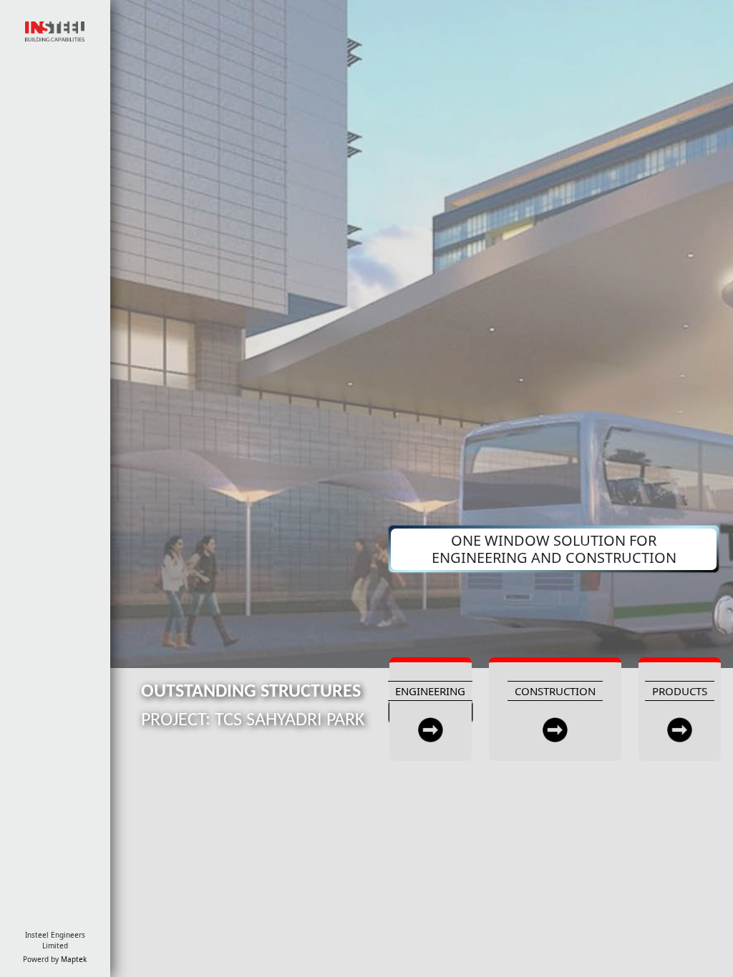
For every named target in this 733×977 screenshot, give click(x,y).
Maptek (74, 959)
